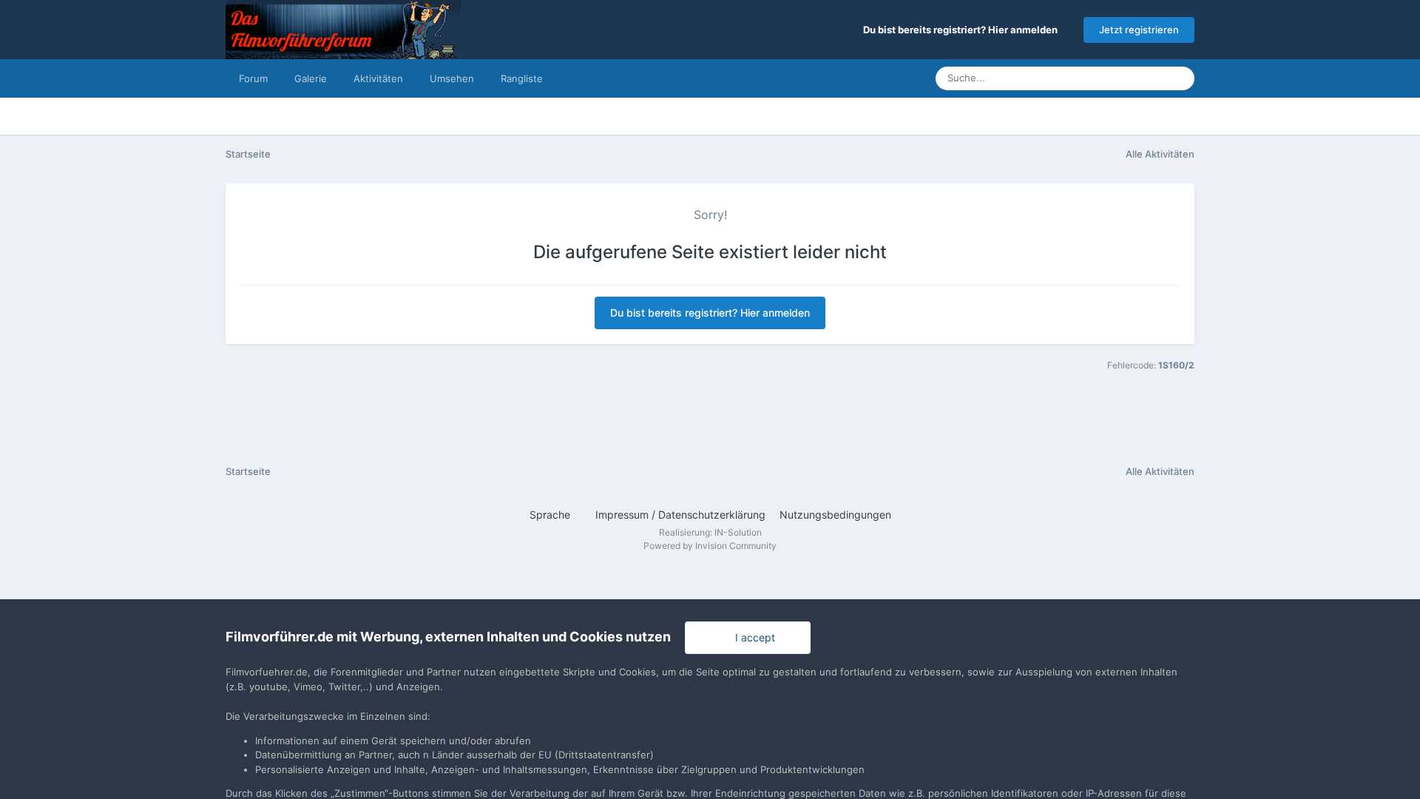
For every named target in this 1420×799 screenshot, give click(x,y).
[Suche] (1178, 78)
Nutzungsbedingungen (835, 514)
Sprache (551, 514)
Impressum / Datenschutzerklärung (680, 514)
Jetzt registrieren (1139, 30)
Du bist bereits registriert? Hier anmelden (962, 30)
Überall (1128, 78)
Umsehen (452, 78)
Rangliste (522, 78)
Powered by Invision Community (710, 545)
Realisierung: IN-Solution (710, 532)
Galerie (310, 78)
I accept (752, 637)
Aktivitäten (378, 78)
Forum (253, 78)
